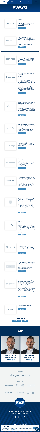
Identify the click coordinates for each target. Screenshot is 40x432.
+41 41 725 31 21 (31, 359)
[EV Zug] (20, 403)
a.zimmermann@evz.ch (29, 360)
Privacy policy (27, 411)
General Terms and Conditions (20, 413)
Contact (11, 411)
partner (25, 320)
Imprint (17, 411)
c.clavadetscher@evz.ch (10, 360)
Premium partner (16, 320)
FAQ (21, 411)
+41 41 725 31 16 (12, 359)
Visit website (22, 46)
